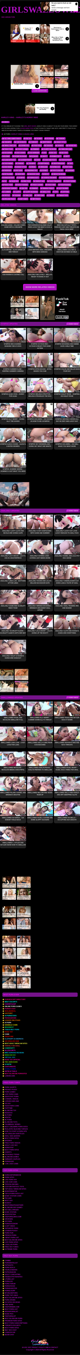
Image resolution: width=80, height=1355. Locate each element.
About (6, 122)
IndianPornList (11, 1311)
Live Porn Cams (11, 1094)
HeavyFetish (10, 1214)
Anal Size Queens (12, 1136)
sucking (17, 195)
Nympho (60, 145)
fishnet (45, 170)
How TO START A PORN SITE (16, 1131)
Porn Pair (9, 1233)
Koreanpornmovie (13, 1175)
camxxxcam (10, 1332)
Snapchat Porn (12, 1096)
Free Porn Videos (12, 1143)
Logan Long (28, 134)
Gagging (49, 145)
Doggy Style (61, 142)
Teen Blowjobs (11, 1184)
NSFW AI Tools (11, 1071)
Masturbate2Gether (14, 1205)
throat (51, 195)
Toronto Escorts (13, 1325)
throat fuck (63, 195)
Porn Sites (9, 1177)
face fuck (68, 167)
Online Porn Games (13, 1006)
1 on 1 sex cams (11, 1164)
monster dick (9, 177)
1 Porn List (9, 1279)
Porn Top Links (11, 1295)
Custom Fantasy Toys (14, 1186)
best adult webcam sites (16, 1043)
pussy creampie (55, 181)
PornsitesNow (11, 1223)
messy (46, 174)
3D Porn (8, 1115)
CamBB (8, 1260)
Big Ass (28, 138)
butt (67, 156)
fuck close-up (57, 170)
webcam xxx (10, 1055)
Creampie (7, 142)
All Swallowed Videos (12, 138)
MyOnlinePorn (11, 1293)
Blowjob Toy (10, 1110)
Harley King (16, 134)
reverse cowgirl (10, 188)
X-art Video (10, 1226)
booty (45, 156)
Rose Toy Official (12, 1060)
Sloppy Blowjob (50, 149)
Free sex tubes (11, 1247)
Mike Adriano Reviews (14, 1053)
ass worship (34, 153)
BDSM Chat (9, 1335)
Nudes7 (8, 1203)
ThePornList (10, 1316)
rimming (35, 188)
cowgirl (21, 163)
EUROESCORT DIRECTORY (15, 999)
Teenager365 (10, 1018)
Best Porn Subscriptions (16, 1323)
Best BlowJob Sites (13, 1297)
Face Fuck (37, 145)
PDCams (8, 1198)
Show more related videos (40, 287)
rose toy (9, 1032)
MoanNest (9, 1027)
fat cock (19, 170)
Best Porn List (11, 1309)
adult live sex (11, 1145)
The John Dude (11, 1062)
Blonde (39, 138)
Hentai (8, 1117)
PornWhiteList (11, 1263)
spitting (66, 192)
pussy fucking (22, 185)
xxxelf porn (10, 1069)
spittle (7, 195)
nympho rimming (67, 177)
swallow (28, 195)
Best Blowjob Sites (13, 1240)
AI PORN (8, 1022)
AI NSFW (8, 1064)
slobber (7, 192)
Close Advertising (40, 91)
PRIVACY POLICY (38, 1347)
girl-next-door (30, 126)
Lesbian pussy (11, 1230)
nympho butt (34, 177)
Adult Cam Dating (12, 1274)
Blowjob (50, 138)
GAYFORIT (9, 1013)
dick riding (8, 167)
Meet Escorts (11, 1002)
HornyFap (9, 1147)
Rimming (36, 149)
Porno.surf (10, 1290)
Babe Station (10, 1212)
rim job (24, 188)
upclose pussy (9, 199)
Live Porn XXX (11, 1179)
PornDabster (11, 1288)
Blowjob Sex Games (13, 1207)
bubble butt (56, 156)
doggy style (21, 167)
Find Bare (9, 1304)
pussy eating (70, 181)
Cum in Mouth (21, 142)
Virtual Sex (10, 1057)
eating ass (56, 167)
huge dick (20, 174)
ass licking (21, 153)
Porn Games (10, 1092)
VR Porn (8, 1221)
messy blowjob (59, 174)
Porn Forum (10, 1284)
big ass (53, 153)
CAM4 (7, 1034)
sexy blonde (63, 188)
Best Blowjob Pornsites (16, 1073)
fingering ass (32, 170)
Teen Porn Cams (12, 1106)
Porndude (9, 1161)
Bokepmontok (11, 1191)
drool (33, 167)
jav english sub (12, 1041)
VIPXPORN (9, 1219)
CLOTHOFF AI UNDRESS (14, 1039)
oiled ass (14, 181)
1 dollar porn (11, 1244)
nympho (21, 177)
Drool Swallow (10, 145)
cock (38, 160)
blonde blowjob (20, 156)
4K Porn (8, 1120)
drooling (44, 167)
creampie (31, 163)
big (45, 153)
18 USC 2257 (26, 1347)
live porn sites (11, 1242)
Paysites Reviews (12, 1302)
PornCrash (10, 1286)
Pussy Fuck (8, 149)
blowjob (34, 156)
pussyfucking (65, 185)
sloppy (18, 192)
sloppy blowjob (31, 192)
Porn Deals (10, 1267)
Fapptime (9, 1108)
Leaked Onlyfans (12, 1020)
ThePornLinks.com (13, 1217)
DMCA (47, 1347)
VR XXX (8, 1103)
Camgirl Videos (11, 1099)
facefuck (7, 170)
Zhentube (9, 1036)
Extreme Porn (11, 1249)
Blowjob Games (12, 1157)
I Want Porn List (12, 1237)
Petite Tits (72, 145)
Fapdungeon (10, 1272)
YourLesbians (11, 1270)
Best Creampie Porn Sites (16, 1126)
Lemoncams (10, 1076)
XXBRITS (8, 1152)
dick (70, 163)
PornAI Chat (10, 1009)
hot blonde (8, 174)
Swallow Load (66, 149)
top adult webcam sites (15, 1189)
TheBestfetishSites (13, 1277)
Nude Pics (9, 1314)
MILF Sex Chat (11, 1330)
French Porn (10, 1235)
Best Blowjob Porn (13, 1318)
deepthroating (59, 163)
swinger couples (12, 1159)
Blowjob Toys (11, 1122)
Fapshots (9, 1265)
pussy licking (38, 185)
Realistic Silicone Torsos (16, 1129)
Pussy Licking (23, 149)
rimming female (48, 188)
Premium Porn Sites (13, 1321)
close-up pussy (10, 160)
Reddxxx (8, 1113)
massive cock (34, 174)
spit (56, 192)
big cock (64, 153)
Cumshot (34, 142)
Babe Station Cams (13, 1196)
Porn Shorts (10, 1087)
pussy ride (51, 185)
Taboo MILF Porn (12, 1029)
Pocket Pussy (11, 1089)
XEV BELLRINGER (12, 1210)
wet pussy (36, 199)
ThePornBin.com (12, 1307)
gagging (71, 170)
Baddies (8, 1140)
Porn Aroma (10, 1300)
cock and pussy (50, 160)
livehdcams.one (12, 1101)
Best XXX (9, 1200)
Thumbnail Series (12, 1124)
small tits (46, 192)
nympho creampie (50, 177)
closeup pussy (25, 160)
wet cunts (24, 199)
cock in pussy (66, 160)
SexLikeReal (10, 1011)
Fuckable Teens (12, 1154)
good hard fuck (27, 128)
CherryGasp (10, 1004)
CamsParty (10, 1048)
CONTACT (54, 1347)
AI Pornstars (11, 1015)
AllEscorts (10, 1050)
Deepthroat (47, 142)
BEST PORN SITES (12, 1328)
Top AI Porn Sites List (14, 1193)
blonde (6, 156)
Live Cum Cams (11, 1182)
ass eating (8, 153)
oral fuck (26, 181)
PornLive (9, 1281)
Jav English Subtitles (14, 1133)
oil (5, 181)
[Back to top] (74, 1349)
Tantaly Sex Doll (12, 1046)
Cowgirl (62, 138)
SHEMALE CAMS (11, 1025)
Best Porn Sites (12, 1138)
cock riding (8, 163)
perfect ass (39, 181)
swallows (40, 195)
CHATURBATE (10, 1066)
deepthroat (44, 163)
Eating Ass (25, 145)
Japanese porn (11, 1228)
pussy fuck (8, 185)
